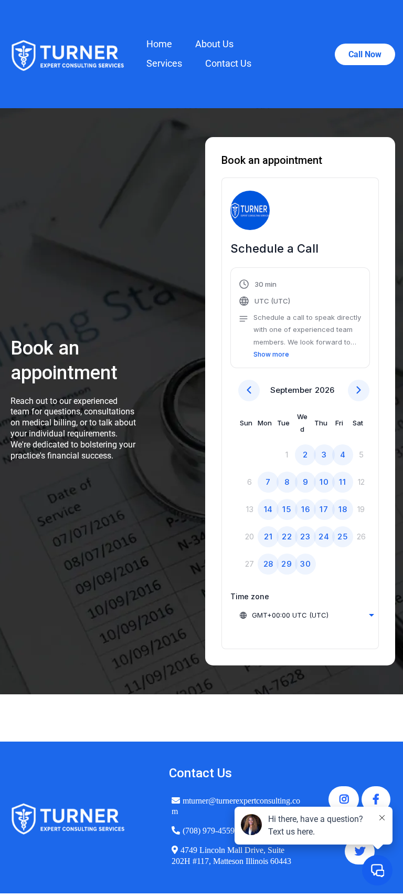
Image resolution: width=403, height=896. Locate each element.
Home (159, 43)
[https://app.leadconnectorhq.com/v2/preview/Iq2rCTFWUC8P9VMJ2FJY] (67, 54)
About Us (214, 43)
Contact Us (228, 63)
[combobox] (306, 615)
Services (164, 63)
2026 (324, 390)
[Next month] (358, 390)
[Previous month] (249, 390)
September (291, 390)
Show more (271, 354)
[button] (300, 319)
